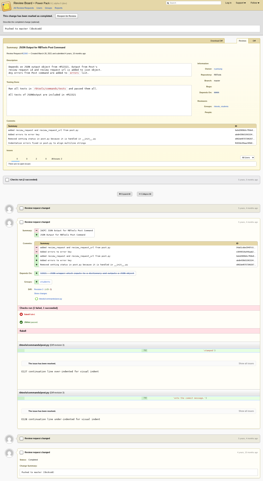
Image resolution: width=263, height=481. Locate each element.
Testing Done (13, 82)
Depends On (205, 92)
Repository (206, 75)
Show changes (40, 293)
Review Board (32, 3)
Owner (208, 69)
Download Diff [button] (217, 41)
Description (15, 60)
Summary (12, 47)
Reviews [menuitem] (242, 41)
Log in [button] (228, 3)
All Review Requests (24, 8)
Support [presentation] (239, 3)
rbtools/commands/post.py (50, 299)
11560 (25, 53)
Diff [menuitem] (254, 41)
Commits (11, 121)
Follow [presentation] (254, 3)
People (208, 112)
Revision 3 (38, 289)
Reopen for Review (66, 16)
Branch (207, 81)
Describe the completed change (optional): (21, 22)
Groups (48, 8)
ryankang (218, 69)
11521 (216, 92)
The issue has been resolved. (42, 363)
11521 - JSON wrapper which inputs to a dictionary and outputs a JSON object (87, 273)
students (224, 106)
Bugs (208, 86)
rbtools (217, 106)
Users (39, 8)
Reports (58, 8)
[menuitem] (241, 3)
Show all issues (246, 363)
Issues (10, 150)
